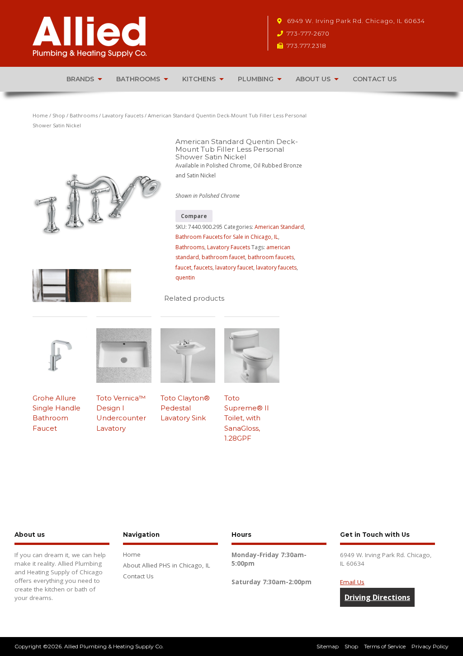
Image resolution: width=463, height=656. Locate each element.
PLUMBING (256, 79)
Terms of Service (385, 646)
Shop (58, 115)
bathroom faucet (223, 257)
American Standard (279, 227)
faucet (183, 267)
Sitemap (328, 646)
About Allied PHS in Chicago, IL (166, 565)
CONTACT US (375, 79)
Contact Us (138, 576)
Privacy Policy (430, 646)
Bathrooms (84, 115)
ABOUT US (313, 79)
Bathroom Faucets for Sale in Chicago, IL (226, 237)
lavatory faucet (234, 267)
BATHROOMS (138, 79)
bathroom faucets (271, 257)
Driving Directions (377, 597)
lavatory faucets (276, 267)
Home (40, 115)
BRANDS (80, 79)
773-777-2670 (308, 33)
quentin (185, 277)
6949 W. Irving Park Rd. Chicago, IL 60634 (355, 20)
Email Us (352, 582)
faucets (203, 267)
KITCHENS (199, 79)
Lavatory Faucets (122, 115)
